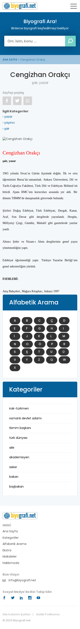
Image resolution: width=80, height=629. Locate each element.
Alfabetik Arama (14, 544)
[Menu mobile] (73, 7)
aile (11, 447)
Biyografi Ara (20, 6)
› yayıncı (9, 122)
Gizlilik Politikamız (48, 614)
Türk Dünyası (18, 438)
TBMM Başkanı (20, 428)
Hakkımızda (11, 563)
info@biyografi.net (22, 580)
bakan (13, 477)
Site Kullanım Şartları (17, 614)
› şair (6, 128)
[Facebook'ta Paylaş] (7, 100)
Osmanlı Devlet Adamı (25, 418)
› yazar (7, 116)
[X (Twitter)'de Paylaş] (17, 100)
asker (13, 467)
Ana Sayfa (10, 531)
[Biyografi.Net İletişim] (20, 515)
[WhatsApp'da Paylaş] (27, 100)
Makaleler (10, 557)
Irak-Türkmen (19, 408)
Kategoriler (11, 538)
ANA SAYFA (10, 60)
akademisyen (19, 457)
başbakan (16, 486)
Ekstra (7, 550)
